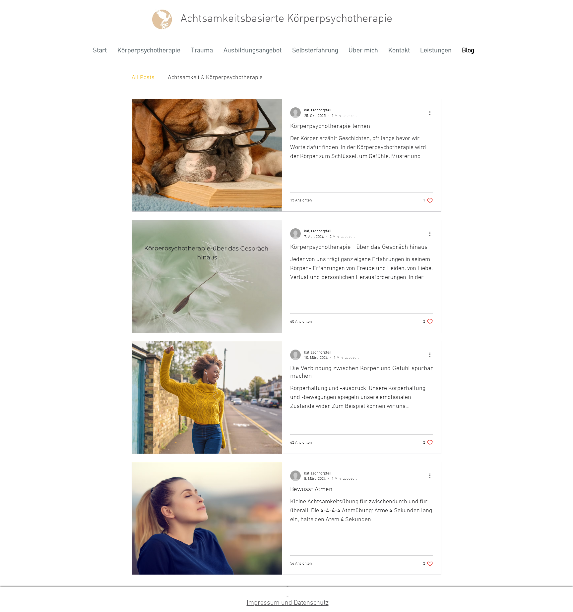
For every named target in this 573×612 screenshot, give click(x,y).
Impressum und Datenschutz (288, 603)
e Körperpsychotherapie (335, 19)
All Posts (143, 77)
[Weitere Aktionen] (432, 113)
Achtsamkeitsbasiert (229, 19)
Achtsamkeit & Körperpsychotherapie (215, 77)
